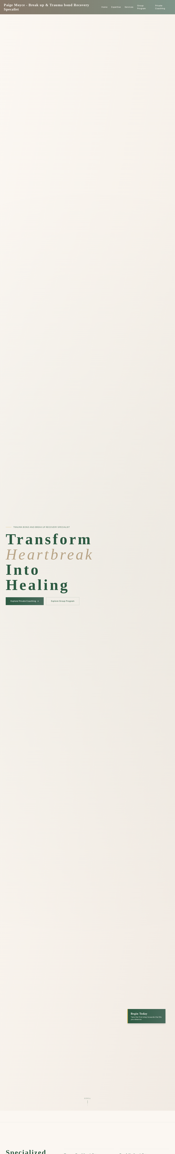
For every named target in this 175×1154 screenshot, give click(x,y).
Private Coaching (160, 7)
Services (129, 7)
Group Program (141, 7)
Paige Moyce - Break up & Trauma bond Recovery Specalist (46, 7)
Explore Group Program (62, 601)
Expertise (116, 7)
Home (104, 7)
